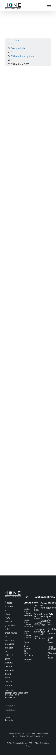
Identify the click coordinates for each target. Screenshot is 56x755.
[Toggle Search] (41, 5)
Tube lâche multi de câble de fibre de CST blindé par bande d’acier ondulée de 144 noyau (28, 526)
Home (16, 40)
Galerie (44, 620)
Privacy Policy (19, 736)
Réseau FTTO (38, 624)
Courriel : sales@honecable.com (16, 691)
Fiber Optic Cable (19, 743)
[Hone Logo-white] (13, 592)
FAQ (42, 625)
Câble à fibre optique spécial (27, 634)
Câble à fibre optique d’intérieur (28, 623)
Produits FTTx (28, 660)
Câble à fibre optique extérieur (28, 612)
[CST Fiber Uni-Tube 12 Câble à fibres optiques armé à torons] (28, 77)
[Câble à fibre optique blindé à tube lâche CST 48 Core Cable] (28, 208)
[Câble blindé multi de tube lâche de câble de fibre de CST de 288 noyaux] (28, 407)
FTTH (31, 743)
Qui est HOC (50, 622)
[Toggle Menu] (49, 5)
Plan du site (42, 631)
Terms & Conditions (34, 736)
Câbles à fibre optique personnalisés (27, 548)
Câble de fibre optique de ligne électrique (28, 648)
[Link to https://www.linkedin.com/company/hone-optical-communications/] (13, 708)
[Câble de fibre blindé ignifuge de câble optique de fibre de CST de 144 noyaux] (28, 338)
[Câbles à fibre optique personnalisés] (23, 541)
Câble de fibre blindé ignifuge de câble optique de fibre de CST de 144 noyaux (29, 392)
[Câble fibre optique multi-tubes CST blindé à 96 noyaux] (28, 273)
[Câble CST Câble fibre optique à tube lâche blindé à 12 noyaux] (28, 143)
